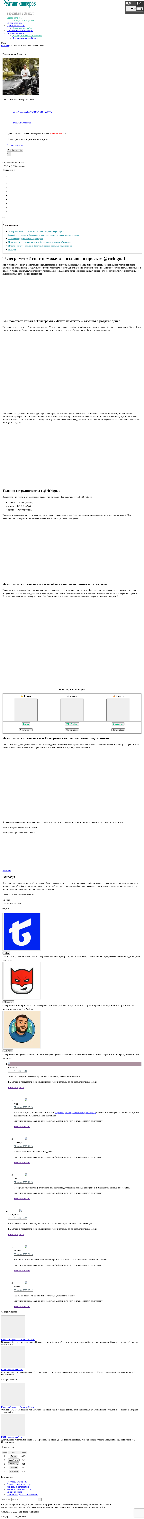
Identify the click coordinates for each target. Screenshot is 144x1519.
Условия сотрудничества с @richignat (25, 238)
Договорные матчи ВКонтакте (27, 38)
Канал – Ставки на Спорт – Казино (18, 1339)
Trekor (26, 724)
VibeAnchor (72, 724)
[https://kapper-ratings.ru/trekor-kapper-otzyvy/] (26, 710)
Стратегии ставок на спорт (20, 30)
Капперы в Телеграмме (18, 1487)
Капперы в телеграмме (23, 20)
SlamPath (14, 1471)
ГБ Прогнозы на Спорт (12, 1369)
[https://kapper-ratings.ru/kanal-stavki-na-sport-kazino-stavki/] (13, 1326)
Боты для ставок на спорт (19, 1484)
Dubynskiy (118, 724)
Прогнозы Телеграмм (17, 1482)
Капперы (7, 870)
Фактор (14, 1468)
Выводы (12, 249)
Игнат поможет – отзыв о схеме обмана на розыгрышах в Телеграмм (40, 242)
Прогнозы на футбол (22, 28)
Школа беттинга (14, 23)
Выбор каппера (14, 18)
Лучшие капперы (15, 145)
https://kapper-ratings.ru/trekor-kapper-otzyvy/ (75, 1112)
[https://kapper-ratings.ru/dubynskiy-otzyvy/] (118, 710)
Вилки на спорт (14, 1492)
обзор (134, 9)
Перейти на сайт (15, 150)
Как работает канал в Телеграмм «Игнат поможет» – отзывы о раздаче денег (43, 235)
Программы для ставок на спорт (22, 1494)
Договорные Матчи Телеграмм (27, 35)
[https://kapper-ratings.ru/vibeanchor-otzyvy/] (72, 710)
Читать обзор (26, 730)
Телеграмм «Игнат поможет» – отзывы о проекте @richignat (36, 231)
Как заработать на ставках (19, 1489)
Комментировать (16, 1087)
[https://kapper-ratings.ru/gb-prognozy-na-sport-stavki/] (13, 1357)
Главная (5, 45)
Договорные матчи (16, 33)
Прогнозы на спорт (16, 25)
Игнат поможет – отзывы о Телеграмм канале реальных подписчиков (40, 246)
